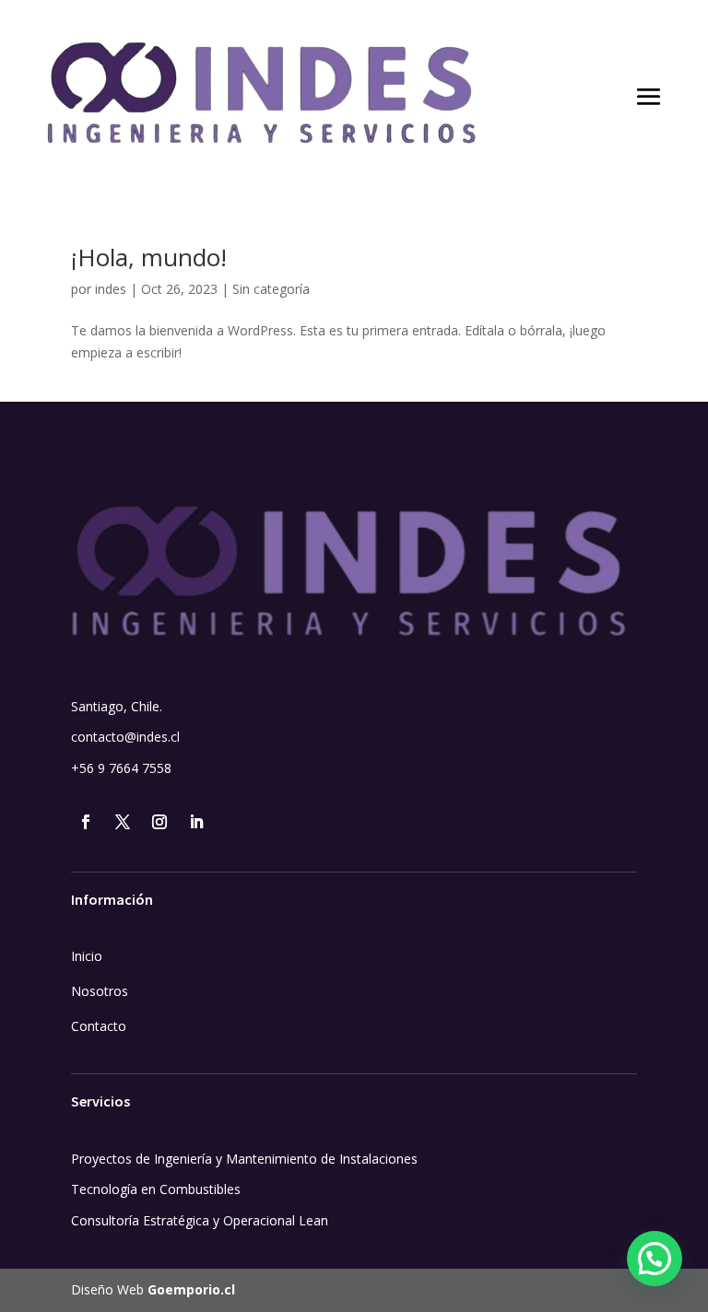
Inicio (86, 956)
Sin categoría (271, 289)
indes (110, 289)
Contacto (98, 1026)
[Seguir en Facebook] (85, 822)
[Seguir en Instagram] (159, 822)
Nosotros (99, 991)
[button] (654, 1258)
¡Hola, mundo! (149, 257)
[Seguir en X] (122, 822)
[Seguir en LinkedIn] (196, 822)
